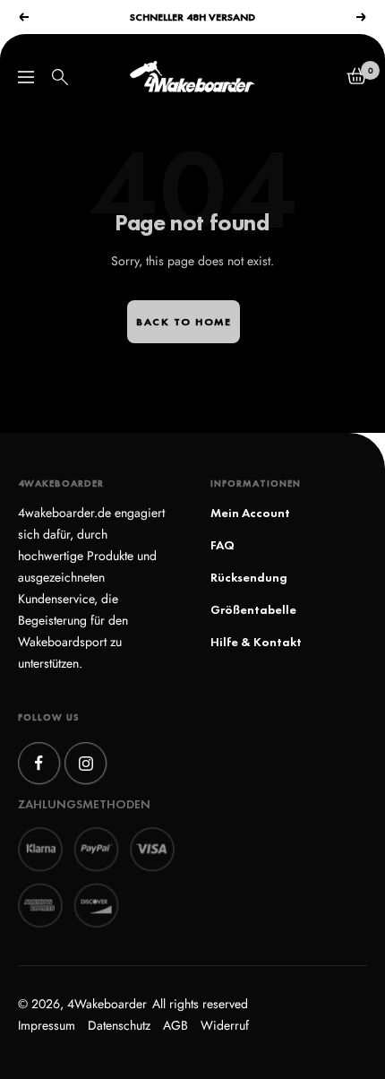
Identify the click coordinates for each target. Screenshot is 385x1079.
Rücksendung (248, 577)
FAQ (222, 545)
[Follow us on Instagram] (85, 763)
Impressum (46, 1025)
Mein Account (250, 513)
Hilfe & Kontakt (256, 642)
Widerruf (225, 1025)
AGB (175, 1025)
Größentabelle (253, 609)
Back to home (183, 322)
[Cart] (356, 77)
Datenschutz (119, 1025)
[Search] (60, 77)
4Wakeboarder (107, 1004)
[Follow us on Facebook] (39, 763)
